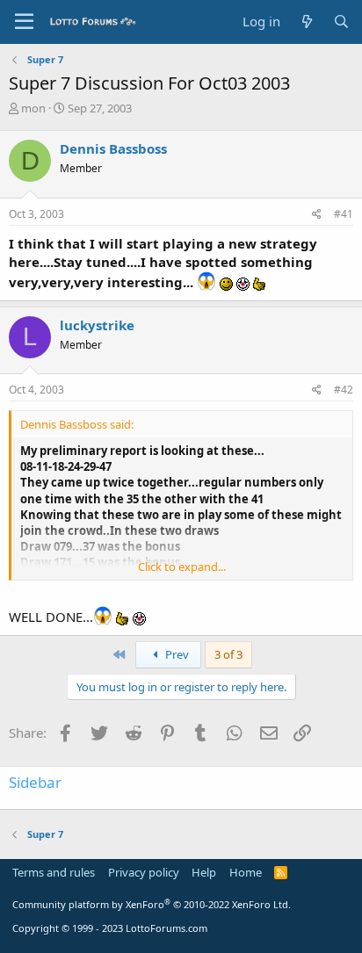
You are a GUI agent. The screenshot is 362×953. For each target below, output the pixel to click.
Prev (176, 654)
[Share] (317, 215)
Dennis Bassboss (113, 148)
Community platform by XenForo (151, 904)
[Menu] (24, 22)
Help (204, 872)
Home (245, 872)
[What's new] (306, 21)
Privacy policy (143, 872)
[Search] (341, 21)
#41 (343, 213)
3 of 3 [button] (228, 654)
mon (33, 108)
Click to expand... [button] (182, 566)
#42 (343, 389)
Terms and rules (53, 872)
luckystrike (97, 325)
